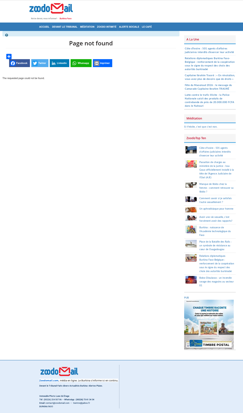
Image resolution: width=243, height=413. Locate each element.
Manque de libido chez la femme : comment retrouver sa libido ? (216, 188)
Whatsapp (83, 63)
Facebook (21, 63)
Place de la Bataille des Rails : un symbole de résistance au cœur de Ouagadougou (215, 246)
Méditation (87, 26)
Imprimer (104, 63)
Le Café (147, 26)
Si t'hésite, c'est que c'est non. (200, 127)
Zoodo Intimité (106, 26)
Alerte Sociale (129, 26)
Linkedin (61, 63)
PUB (186, 298)
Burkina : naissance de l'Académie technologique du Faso (215, 231)
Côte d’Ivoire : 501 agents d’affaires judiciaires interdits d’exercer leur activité (215, 152)
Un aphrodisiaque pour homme (216, 209)
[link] (49, 380)
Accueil (44, 26)
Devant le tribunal (65, 26)
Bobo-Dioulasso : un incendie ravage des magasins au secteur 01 (216, 282)
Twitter (42, 63)
